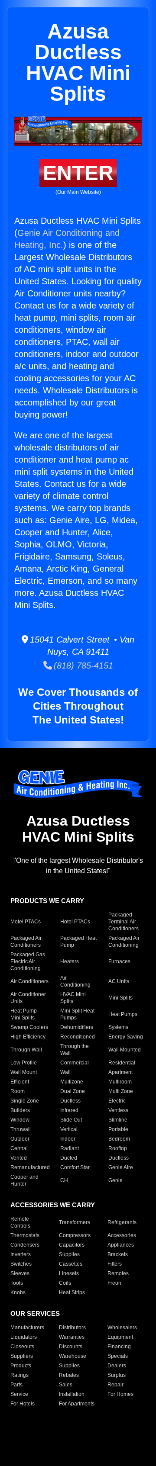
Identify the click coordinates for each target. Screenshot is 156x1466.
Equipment (120, 1337)
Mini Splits (120, 998)
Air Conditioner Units (28, 997)
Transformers (74, 1222)
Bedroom (119, 1139)
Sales (65, 1385)
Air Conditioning (75, 981)
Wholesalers (122, 1328)
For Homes (120, 1394)
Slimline (117, 1120)
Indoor (67, 1139)
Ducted (68, 1158)
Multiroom (120, 1082)
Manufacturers (27, 1328)
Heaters (69, 961)
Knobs (18, 1292)
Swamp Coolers (29, 1027)
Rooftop (117, 1148)
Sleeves (19, 1273)
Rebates (69, 1375)
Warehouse (72, 1356)
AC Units (118, 981)
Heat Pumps (122, 1014)
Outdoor (19, 1139)
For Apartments (76, 1404)
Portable (118, 1129)
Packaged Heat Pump (78, 941)
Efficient (19, 1082)
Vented (18, 1158)
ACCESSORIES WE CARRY (52, 1205)
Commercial (74, 1063)
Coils (65, 1283)
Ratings (19, 1375)
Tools (16, 1283)
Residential (121, 1063)
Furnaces (119, 961)
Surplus (116, 1375)
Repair (115, 1385)
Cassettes (70, 1264)
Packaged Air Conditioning (124, 941)
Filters (114, 1264)
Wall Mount (23, 1072)
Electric (117, 1101)
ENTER (78, 172)
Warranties (71, 1337)
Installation (71, 1394)
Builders (20, 1110)
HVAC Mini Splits (73, 997)
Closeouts (22, 1347)
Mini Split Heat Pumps (77, 1014)
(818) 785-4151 (82, 665)
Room (17, 1091)
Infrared (69, 1110)
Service (19, 1394)
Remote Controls (20, 1222)
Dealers (116, 1366)
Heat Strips (72, 1292)
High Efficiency (28, 1037)
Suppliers (21, 1356)
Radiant (69, 1148)
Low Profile (23, 1063)
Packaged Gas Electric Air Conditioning (27, 961)
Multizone (71, 1082)
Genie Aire (120, 1167)
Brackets (117, 1254)
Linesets (69, 1273)
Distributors (72, 1328)
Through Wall (26, 1050)
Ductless (70, 1101)
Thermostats (24, 1235)
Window (19, 1120)
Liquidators (23, 1337)
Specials (117, 1356)
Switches (21, 1264)
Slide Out (71, 1120)
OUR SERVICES (35, 1313)
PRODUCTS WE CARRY (47, 900)
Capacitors (71, 1245)
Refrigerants (121, 1222)
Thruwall (20, 1129)
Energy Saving (125, 1037)
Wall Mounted (124, 1050)
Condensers (24, 1245)
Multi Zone (120, 1091)
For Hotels (22, 1404)
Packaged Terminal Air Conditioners (123, 922)
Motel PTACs (25, 922)
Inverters (20, 1254)
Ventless (118, 1110)
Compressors (75, 1235)
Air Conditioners (29, 981)
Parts (16, 1385)
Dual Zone (72, 1091)
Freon (114, 1283)
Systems (118, 1027)
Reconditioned (77, 1037)
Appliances (120, 1245)
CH (64, 1180)
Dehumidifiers (76, 1027)
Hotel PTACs (75, 922)
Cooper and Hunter (24, 1180)
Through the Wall (74, 1049)
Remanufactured (30, 1167)
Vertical (69, 1129)
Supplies (69, 1254)
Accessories (121, 1235)
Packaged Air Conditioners (26, 941)
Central (19, 1148)
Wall (65, 1072)
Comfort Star (75, 1167)
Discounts (70, 1347)
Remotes (118, 1273)
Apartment (120, 1072)
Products (20, 1366)
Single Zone (24, 1101)
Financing (119, 1347)
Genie (115, 1180)
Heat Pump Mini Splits (23, 1014)
